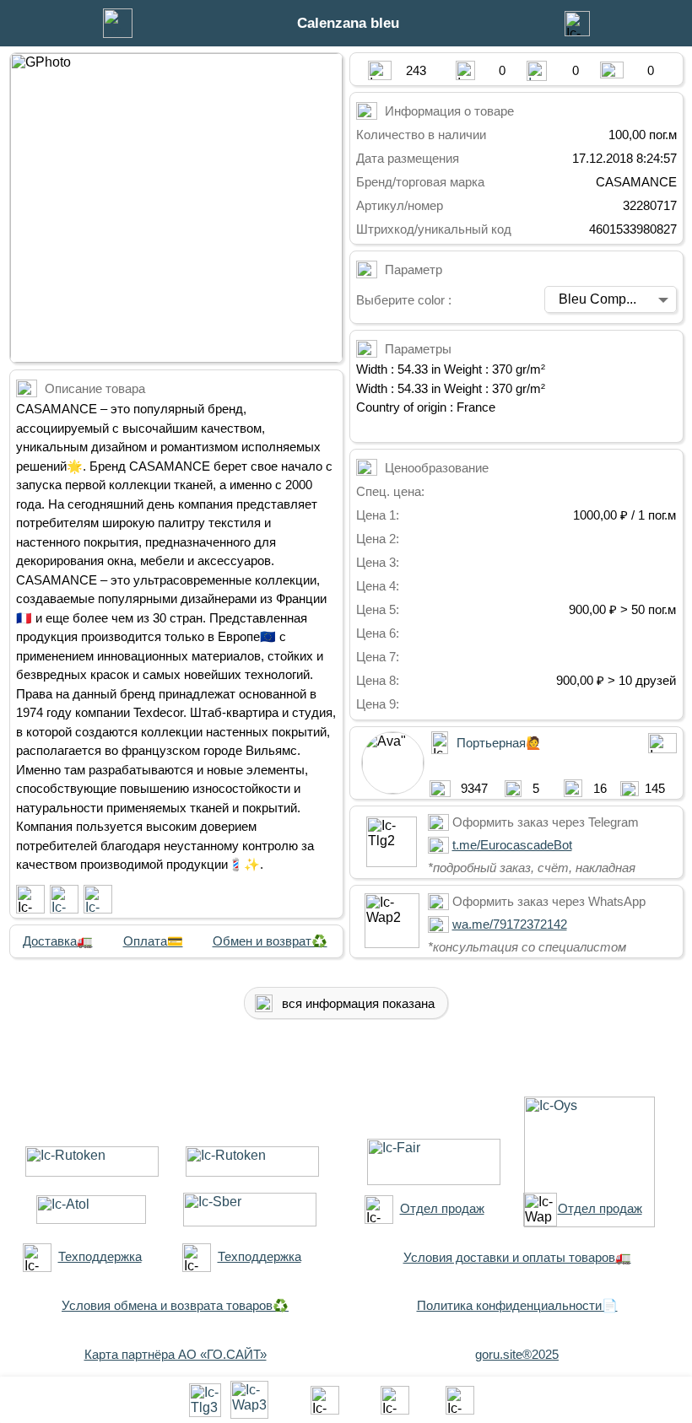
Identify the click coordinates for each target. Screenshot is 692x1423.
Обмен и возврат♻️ (270, 941)
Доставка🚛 (58, 941)
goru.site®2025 (517, 1354)
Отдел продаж (442, 1208)
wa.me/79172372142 (509, 924)
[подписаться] (30, 899)
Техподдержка (100, 1256)
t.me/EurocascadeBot (512, 845)
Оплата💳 (153, 941)
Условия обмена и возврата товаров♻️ (175, 1305)
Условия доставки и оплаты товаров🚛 (517, 1257)
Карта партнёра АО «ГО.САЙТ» (175, 1354)
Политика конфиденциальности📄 (517, 1305)
